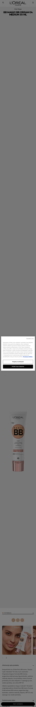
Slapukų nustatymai (18, 361)
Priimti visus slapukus (18, 366)
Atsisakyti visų (30, 338)
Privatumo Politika (27, 356)
